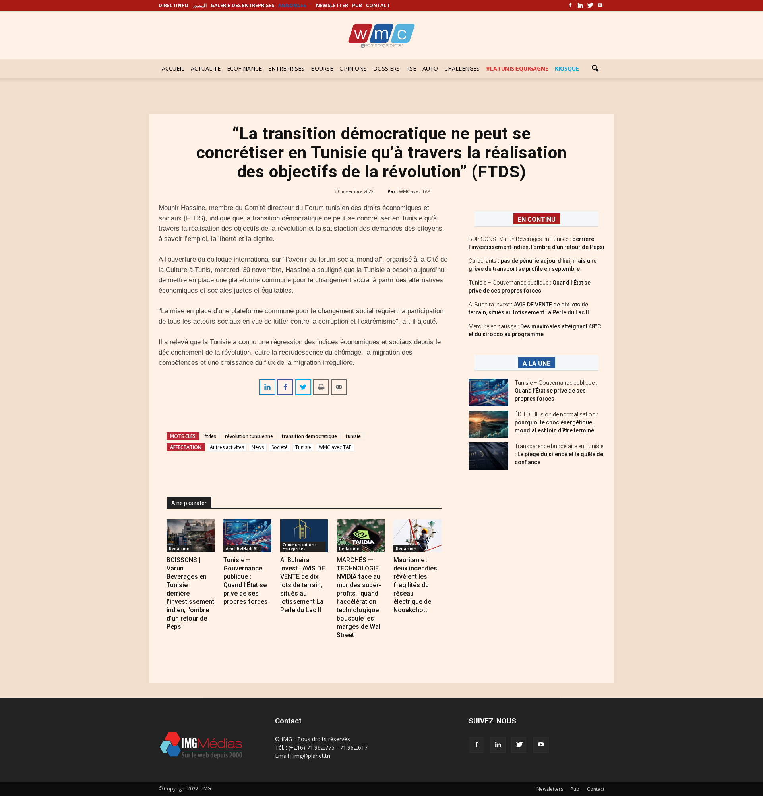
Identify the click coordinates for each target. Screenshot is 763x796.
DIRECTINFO (173, 5)
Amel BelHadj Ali (242, 548)
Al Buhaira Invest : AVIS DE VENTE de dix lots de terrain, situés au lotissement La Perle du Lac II (302, 585)
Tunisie (303, 447)
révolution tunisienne (249, 436)
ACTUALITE (206, 68)
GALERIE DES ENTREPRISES (242, 5)
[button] (594, 68)
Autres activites (227, 447)
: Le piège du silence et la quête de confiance (559, 454)
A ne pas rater (189, 503)
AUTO (430, 68)
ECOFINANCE (244, 68)
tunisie (353, 436)
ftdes (210, 436)
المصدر (199, 5)
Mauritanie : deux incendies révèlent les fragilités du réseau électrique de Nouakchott (415, 585)
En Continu (537, 219)
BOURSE (322, 68)
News (258, 447)
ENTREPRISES (286, 68)
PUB (357, 5)
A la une (536, 363)
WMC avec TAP (414, 191)
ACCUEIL (173, 68)
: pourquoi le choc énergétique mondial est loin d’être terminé (556, 422)
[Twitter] (590, 5)
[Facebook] (570, 5)
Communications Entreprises (300, 546)
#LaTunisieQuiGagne (517, 68)
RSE (411, 68)
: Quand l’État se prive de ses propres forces (556, 391)
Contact (595, 789)
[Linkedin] (580, 5)
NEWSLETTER (332, 5)
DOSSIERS (386, 68)
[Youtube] (600, 5)
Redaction (179, 548)
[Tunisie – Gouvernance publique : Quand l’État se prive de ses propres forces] (247, 535)
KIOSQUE (567, 68)
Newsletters (549, 789)
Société (279, 447)
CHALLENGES (462, 68)
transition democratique (309, 436)
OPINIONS (353, 68)
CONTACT (378, 5)
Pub (575, 789)
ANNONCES (292, 5)
